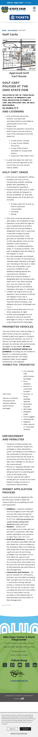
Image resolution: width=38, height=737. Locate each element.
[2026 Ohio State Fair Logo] (13, 10)
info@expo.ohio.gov (19, 651)
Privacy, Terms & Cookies (19, 655)
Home (4, 30)
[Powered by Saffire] (22, 698)
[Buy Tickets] (20, 17)
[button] (19, 59)
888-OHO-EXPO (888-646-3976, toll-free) (19, 647)
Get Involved (12, 30)
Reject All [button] (12, 729)
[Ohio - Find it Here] (17, 673)
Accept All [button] (25, 729)
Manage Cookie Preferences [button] (19, 733)
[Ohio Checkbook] (19, 681)
